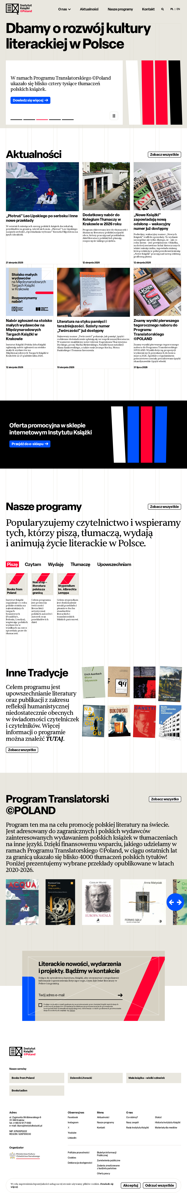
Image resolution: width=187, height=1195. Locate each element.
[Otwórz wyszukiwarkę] (162, 9)
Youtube (72, 1132)
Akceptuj (130, 1185)
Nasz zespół (132, 1122)
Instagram (73, 1122)
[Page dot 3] (42, 119)
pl (171, 9)
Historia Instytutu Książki (167, 1122)
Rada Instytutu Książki (137, 1127)
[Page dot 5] (68, 119)
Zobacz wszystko (22, 749)
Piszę (12, 564)
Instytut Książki (19, 9)
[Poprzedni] (171, 902)
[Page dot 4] (55, 119)
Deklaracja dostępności (80, 1162)
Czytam (33, 564)
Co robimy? (132, 1117)
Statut (158, 1117)
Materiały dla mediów (166, 1127)
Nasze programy (105, 1122)
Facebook (73, 1117)
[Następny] (179, 902)
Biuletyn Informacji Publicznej (106, 1154)
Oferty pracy (103, 1173)
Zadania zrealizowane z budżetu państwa (108, 1167)
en (178, 9)
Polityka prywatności (78, 1152)
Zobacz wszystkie (164, 154)
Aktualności (103, 1117)
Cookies (72, 1157)
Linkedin (72, 1137)
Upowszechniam (114, 564)
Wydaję (55, 564)
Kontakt (101, 1127)
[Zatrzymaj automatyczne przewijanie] (114, 116)
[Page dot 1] (16, 119)
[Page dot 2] (29, 119)
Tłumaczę (80, 564)
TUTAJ (54, 739)
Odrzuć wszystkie (159, 1185)
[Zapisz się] (119, 995)
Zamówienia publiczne (108, 1160)
